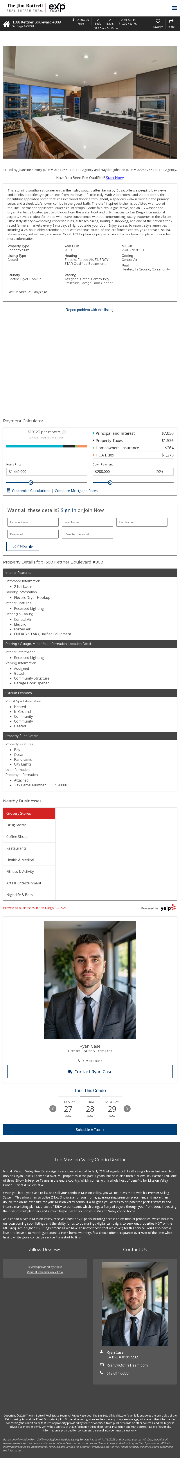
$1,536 (168, 440)
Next (127, 1108)
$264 (169, 447)
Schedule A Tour (88, 1130)
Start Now (114, 177)
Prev (52, 1108)
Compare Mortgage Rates (76, 490)
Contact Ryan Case (93, 1072)
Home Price (14, 464)
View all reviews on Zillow (45, 1272)
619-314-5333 (92, 1061)
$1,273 (168, 455)
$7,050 (168, 433)
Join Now (20, 546)
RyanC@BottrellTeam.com (127, 1365)
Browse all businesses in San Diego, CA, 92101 (36, 908)
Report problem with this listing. (90, 310)
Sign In (68, 510)
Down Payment (103, 464)
